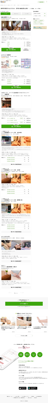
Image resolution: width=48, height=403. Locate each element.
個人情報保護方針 (39, 396)
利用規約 (32, 396)
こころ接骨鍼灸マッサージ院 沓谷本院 (11, 132)
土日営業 (35, 20)
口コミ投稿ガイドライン (25, 396)
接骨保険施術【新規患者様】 (11, 157)
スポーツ (39, 22)
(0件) (7, 239)
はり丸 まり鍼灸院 (6, 54)
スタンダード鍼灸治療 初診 (11, 118)
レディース (36, 23)
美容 (35, 22)
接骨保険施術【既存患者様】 (11, 159)
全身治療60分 (9, 81)
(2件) (8, 57)
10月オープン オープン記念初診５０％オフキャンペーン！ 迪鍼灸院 (15, 93)
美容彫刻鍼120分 (9, 83)
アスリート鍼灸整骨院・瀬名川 (9, 266)
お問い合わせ (30, 397)
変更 (44, 13)
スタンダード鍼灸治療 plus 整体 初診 (12, 122)
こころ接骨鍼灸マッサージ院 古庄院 (10, 170)
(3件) (8, 135)
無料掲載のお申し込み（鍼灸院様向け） (19, 397)
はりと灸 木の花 (5, 236)
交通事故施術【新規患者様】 (11, 193)
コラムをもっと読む (24, 335)
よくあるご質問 (17, 396)
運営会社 (35, 397)
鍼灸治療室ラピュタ (6, 17)
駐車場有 (41, 23)
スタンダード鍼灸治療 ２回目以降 (12, 120)
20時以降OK (41, 20)
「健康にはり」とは (9, 396)
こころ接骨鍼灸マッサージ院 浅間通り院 (11, 200)
